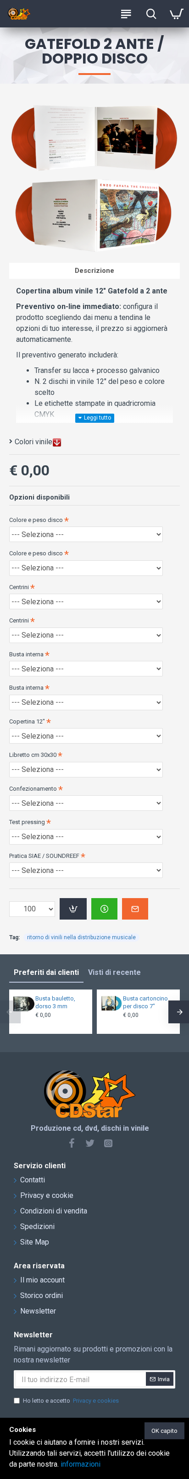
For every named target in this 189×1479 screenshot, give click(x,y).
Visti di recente (114, 972)
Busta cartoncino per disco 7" (145, 1002)
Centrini (19, 587)
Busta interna (26, 654)
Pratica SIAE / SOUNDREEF (44, 855)
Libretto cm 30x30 (32, 754)
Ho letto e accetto (71, 1400)
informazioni (80, 1464)
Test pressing (27, 822)
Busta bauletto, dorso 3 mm (55, 1002)
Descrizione (94, 270)
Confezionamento (33, 788)
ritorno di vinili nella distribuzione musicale (81, 937)
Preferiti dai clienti (46, 972)
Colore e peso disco (36, 519)
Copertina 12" (27, 721)
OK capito (164, 1430)
